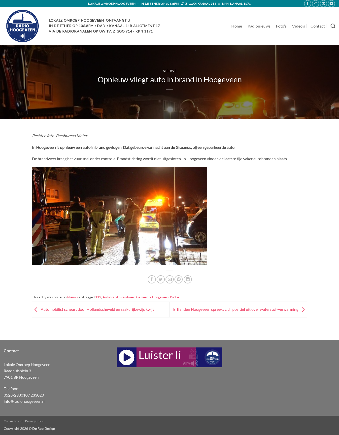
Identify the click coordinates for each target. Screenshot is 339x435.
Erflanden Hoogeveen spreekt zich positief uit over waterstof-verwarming (236, 309)
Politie (174, 297)
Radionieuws (259, 26)
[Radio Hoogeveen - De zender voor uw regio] (22, 26)
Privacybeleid (35, 421)
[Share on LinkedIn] (188, 279)
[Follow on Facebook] (307, 3)
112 (98, 297)
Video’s (298, 26)
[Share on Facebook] (152, 279)
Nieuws (169, 71)
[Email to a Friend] (170, 279)
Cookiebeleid (13, 421)
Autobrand (110, 297)
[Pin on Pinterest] (178, 279)
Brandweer (127, 297)
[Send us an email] (323, 3)
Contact (317, 26)
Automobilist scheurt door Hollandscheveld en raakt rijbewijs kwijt (97, 309)
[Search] (333, 26)
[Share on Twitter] (161, 279)
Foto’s (281, 26)
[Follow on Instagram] (315, 3)
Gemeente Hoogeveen (152, 297)
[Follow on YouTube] (331, 3)
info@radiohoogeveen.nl (24, 401)
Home (236, 26)
